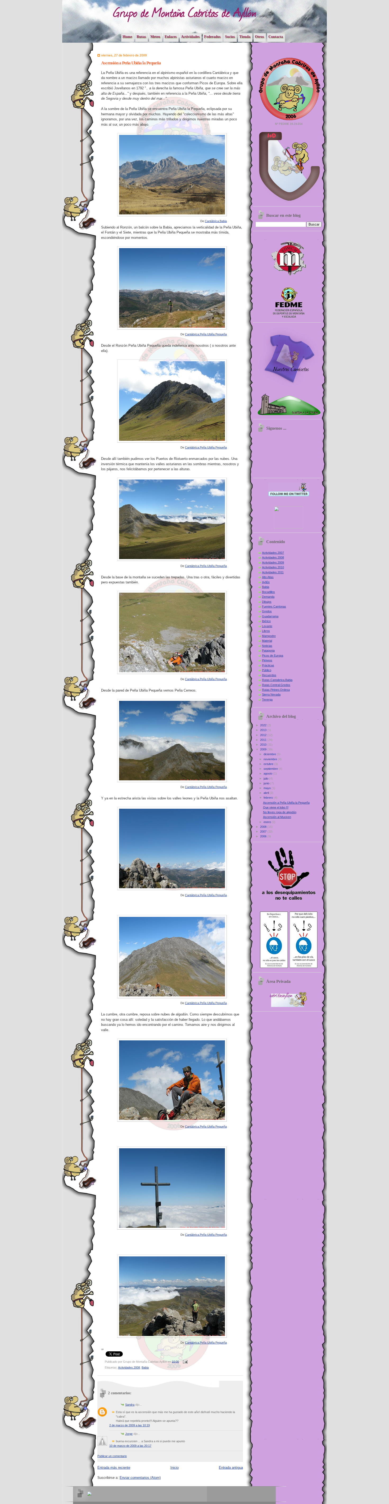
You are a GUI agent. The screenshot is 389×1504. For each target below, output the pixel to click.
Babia (145, 1367)
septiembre (271, 768)
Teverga (267, 699)
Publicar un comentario (112, 1456)
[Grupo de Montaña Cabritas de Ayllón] (288, 527)
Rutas (141, 36)
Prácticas (268, 665)
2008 (263, 826)
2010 (263, 744)
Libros (266, 630)
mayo (268, 788)
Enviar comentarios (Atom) (140, 1478)
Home (127, 36)
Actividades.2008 (129, 1367)
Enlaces (171, 36)
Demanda (268, 596)
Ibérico (266, 621)
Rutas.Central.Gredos (276, 685)
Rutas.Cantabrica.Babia (277, 679)
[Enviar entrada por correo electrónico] (185, 1361)
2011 (263, 739)
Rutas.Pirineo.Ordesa (276, 689)
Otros (259, 36)
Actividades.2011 (273, 572)
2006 (263, 836)
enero (268, 822)
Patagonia (268, 650)
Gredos (267, 611)
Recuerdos (269, 675)
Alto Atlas (268, 577)
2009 (263, 749)
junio (267, 783)
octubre (269, 764)
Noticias (267, 645)
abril (267, 792)
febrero (269, 797)
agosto (268, 773)
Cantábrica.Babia (216, 221)
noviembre (271, 759)
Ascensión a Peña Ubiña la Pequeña (286, 802)
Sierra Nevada (271, 694)
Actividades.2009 (273, 562)
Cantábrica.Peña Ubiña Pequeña (206, 334)
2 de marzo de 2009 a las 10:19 (129, 1425)
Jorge (129, 1433)
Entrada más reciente (113, 1468)
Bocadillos (268, 591)
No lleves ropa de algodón (279, 812)
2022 (263, 725)
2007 (263, 831)
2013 (263, 730)
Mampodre (269, 635)
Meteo (155, 36)
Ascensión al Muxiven (277, 817)
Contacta (275, 36)
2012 (263, 735)
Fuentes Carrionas (274, 606)
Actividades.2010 (273, 567)
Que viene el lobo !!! (275, 807)
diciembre (270, 754)
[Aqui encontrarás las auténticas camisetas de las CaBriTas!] (288, 387)
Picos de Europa (272, 655)
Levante (267, 626)
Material (267, 640)
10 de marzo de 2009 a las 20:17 (130, 1445)
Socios (230, 36)
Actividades (190, 36)
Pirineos (267, 660)
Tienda (244, 36)
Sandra (129, 1404)
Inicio (174, 1468)
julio (266, 778)
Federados (212, 36)
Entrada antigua (231, 1468)
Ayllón (266, 582)
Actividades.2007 (273, 552)
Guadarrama (270, 616)
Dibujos (267, 601)
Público (266, 670)
